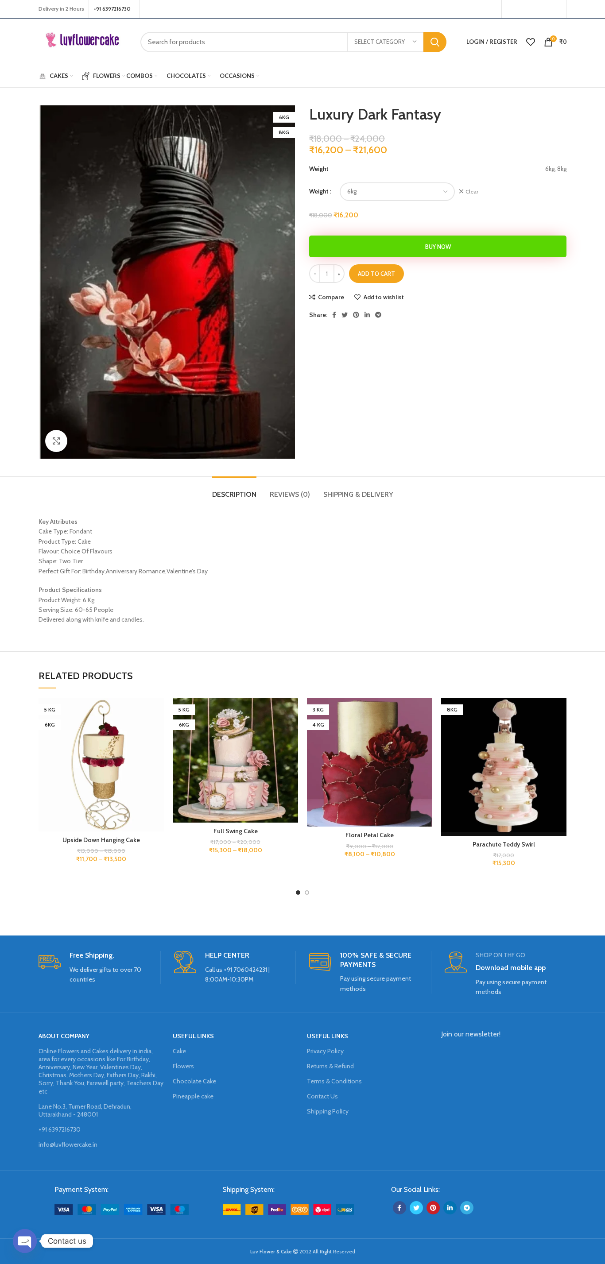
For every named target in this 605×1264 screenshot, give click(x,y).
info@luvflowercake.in (68, 1144)
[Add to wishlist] (157, 712)
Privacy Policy (325, 1051)
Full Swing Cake (235, 831)
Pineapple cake (193, 1096)
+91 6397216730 (60, 1129)
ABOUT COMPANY (64, 1036)
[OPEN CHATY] (25, 1241)
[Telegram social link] (378, 315)
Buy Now (438, 246)
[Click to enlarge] (56, 441)
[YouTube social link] (544, 9)
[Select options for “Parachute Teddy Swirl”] (560, 732)
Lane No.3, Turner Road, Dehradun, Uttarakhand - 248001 (85, 1110)
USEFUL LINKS (193, 1036)
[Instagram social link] (532, 9)
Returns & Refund (330, 1066)
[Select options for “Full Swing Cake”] (291, 732)
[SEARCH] (434, 42)
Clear (471, 191)
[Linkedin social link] (367, 315)
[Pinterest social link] (556, 9)
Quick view (157, 752)
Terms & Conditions (334, 1081)
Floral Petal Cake (369, 835)
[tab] (234, 489)
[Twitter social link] (521, 9)
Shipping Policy (328, 1111)
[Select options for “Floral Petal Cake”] (426, 732)
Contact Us (322, 1096)
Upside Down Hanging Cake (101, 840)
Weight (319, 191)
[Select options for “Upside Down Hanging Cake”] (157, 732)
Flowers (183, 1066)
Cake (179, 1051)
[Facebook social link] (511, 9)
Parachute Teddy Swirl (504, 844)
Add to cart (376, 273)
